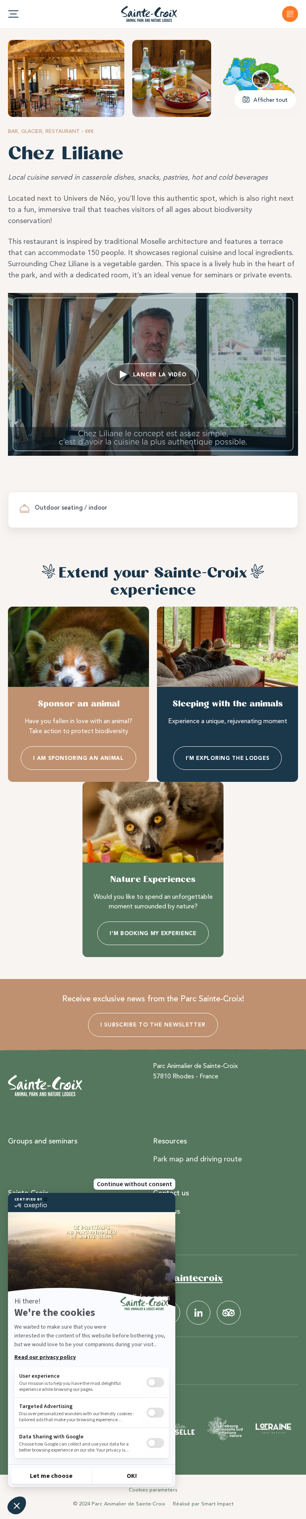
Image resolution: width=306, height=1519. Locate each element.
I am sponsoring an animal (78, 758)
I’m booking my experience (153, 933)
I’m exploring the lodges (228, 758)
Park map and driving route (197, 1159)
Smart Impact (217, 1504)
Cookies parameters (153, 1490)
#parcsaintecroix (181, 1278)
